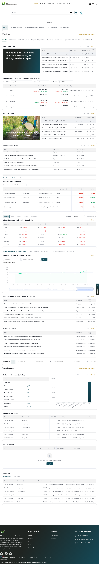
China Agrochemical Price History (38, 251)
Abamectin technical (9, 193)
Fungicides (25, 438)
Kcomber (54, 538)
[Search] (88, 46)
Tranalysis (54, 535)
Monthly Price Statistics (10, 178)
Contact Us (31, 548)
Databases (50, 4)
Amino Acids (25, 431)
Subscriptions (60, 4)
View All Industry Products (86, 34)
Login (96, 4)
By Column (17, 476)
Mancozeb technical (9, 197)
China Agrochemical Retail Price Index (14, 251)
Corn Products (26, 427)
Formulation (34, 216)
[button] (25, 361)
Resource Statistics (25, 178)
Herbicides (25, 420)
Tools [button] (68, 4)
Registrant (26, 216)
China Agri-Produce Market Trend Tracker (62, 251)
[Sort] (81, 46)
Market (42, 4)
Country (6, 216)
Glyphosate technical (10, 202)
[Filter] (84, 46)
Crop (12, 216)
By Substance (7, 476)
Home (36, 4)
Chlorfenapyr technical (10, 207)
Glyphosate (25, 434)
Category (19, 216)
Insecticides (25, 424)
